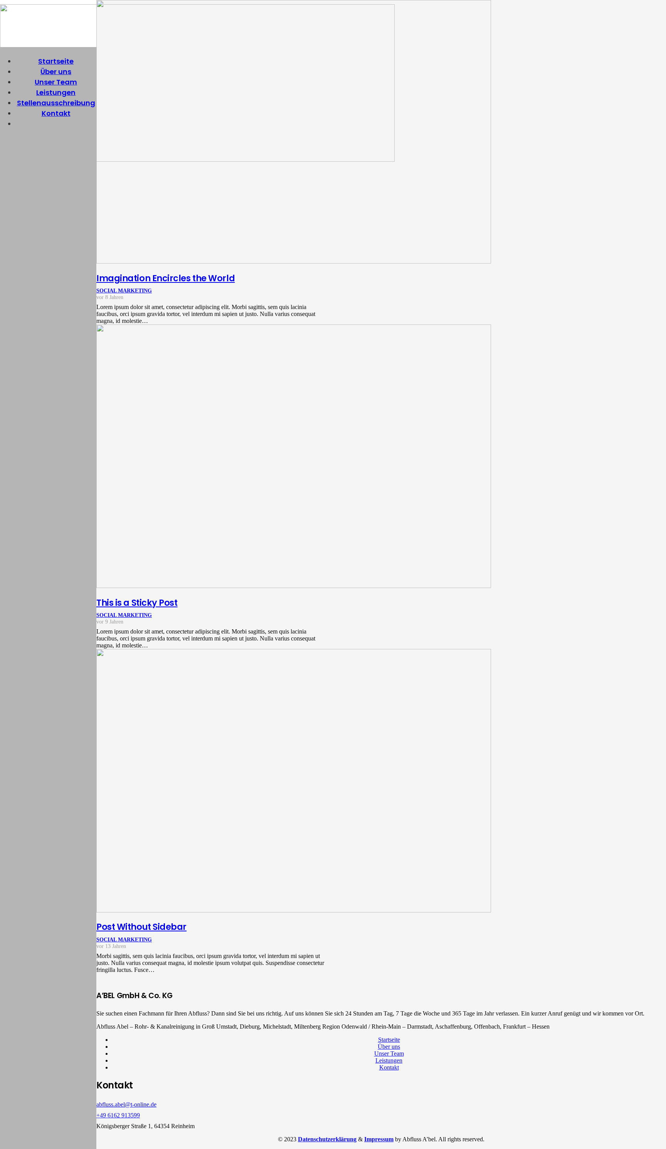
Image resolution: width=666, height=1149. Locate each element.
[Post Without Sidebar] (293, 910)
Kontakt (389, 1067)
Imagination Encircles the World (165, 278)
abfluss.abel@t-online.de (126, 1104)
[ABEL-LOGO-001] (197, 159)
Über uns (389, 1046)
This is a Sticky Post (137, 602)
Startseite (389, 1039)
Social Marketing (124, 290)
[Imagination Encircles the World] (293, 261)
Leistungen (388, 1060)
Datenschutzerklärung (327, 1139)
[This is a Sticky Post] (293, 586)
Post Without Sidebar (141, 927)
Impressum (379, 1139)
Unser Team (389, 1053)
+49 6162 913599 (118, 1115)
